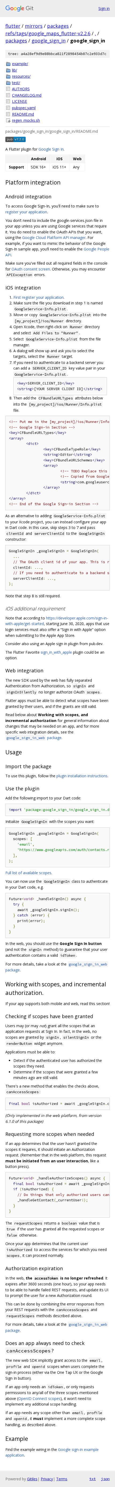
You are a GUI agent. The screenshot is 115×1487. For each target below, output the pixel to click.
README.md (23, 114)
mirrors (34, 26)
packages (58, 26)
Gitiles (32, 1478)
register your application (26, 211)
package (34, 737)
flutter (12, 26)
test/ (16, 82)
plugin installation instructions (82, 775)
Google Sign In (51, 149)
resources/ (21, 76)
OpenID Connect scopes (39, 1398)
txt (92, 1478)
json (105, 1478)
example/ (20, 63)
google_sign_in (49, 40)
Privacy (47, 1478)
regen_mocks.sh (26, 120)
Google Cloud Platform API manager (54, 237)
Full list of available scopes (28, 872)
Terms (61, 1478)
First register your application (38, 297)
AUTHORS (21, 88)
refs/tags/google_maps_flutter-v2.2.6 (47, 33)
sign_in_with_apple (56, 652)
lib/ (14, 70)
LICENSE (19, 101)
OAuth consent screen (30, 269)
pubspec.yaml (24, 107)
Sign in (104, 8)
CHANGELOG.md (26, 95)
